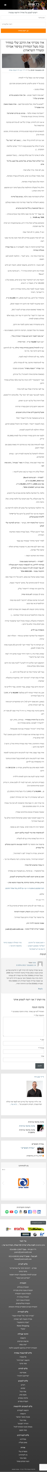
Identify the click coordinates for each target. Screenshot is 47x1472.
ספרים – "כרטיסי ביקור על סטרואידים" (23, 1268)
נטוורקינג (23, 1439)
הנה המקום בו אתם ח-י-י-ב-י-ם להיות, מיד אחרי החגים (24, 888)
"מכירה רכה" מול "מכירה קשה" (23, 1316)
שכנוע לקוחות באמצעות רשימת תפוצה (23, 1275)
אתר (42, 1056)
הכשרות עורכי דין (23, 1297)
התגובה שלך (39, 1015)
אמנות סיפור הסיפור (23, 1417)
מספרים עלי (23, 1451)
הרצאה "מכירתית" (23, 1360)
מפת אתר (23, 1458)
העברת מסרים (23, 1401)
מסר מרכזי (23, 1363)
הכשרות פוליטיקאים (23, 1303)
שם (42, 1040)
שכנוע (23, 1388)
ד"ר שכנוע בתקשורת (38, 1222)
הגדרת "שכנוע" (22, 1424)
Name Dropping (23, 1326)
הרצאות (23, 1338)
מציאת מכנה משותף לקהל (23, 1427)
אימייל (41, 1048)
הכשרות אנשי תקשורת (23, 1294)
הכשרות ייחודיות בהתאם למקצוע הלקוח (23, 1348)
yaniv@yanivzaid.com (23, 1252)
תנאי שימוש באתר (23, 1461)
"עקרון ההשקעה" (23, 1322)
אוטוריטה (23, 1373)
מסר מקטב (23, 1430)
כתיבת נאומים (23, 1398)
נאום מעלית (23, 1442)
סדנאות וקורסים (23, 1341)
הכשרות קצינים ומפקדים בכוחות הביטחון (23, 1307)
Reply (40, 989)
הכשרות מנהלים (23, 1287)
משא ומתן (22, 1395)
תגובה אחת (13, 70)
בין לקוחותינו (23, 1455)
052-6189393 (14, 1256)
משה (34, 963)
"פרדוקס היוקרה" (23, 1376)
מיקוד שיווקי (23, 1271)
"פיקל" (23, 1329)
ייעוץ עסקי (23, 1345)
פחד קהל (23, 1391)
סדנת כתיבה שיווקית (27, 1126)
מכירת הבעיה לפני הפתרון (23, 1319)
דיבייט (23, 1385)
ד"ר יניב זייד (39, 1077)
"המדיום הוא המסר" (23, 1278)
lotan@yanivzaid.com (22, 1259)
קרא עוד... (13, 1104)
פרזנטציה (23, 1357)
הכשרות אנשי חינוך (23, 1300)
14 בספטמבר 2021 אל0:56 (26, 965)
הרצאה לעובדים (23, 1410)
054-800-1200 (15, 1249)
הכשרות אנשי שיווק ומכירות (23, 1290)
